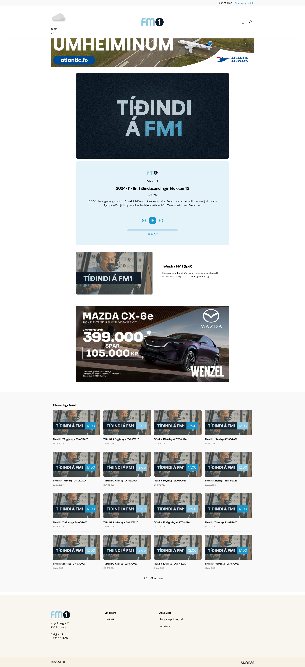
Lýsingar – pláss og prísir (172, 619)
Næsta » (158, 578)
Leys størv (164, 626)
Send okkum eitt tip (244, 2)
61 (151, 578)
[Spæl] (152, 220)
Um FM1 (109, 619)
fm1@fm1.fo (57, 634)
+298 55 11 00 (225, 2)
